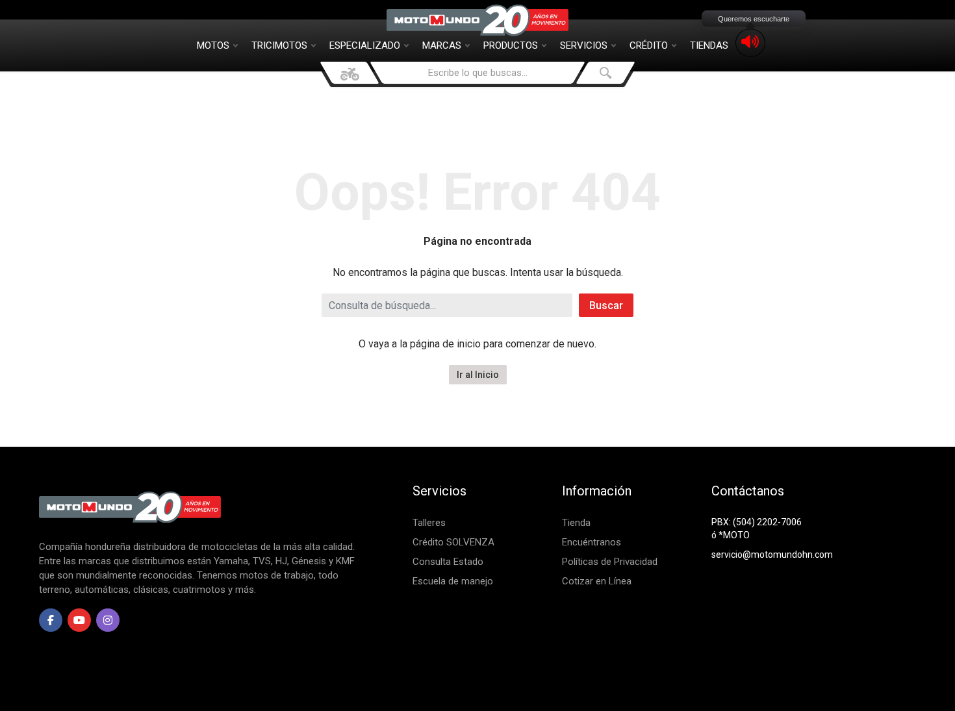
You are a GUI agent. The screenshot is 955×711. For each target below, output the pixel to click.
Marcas (441, 45)
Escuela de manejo (453, 581)
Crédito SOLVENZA (453, 542)
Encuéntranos (591, 542)
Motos (213, 45)
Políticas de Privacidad (609, 562)
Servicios (583, 45)
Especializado (364, 45)
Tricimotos (279, 45)
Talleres (429, 523)
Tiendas (709, 45)
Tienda (576, 523)
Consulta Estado (448, 562)
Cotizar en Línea (596, 581)
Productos (510, 45)
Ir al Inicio (478, 374)
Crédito (649, 45)
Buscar (606, 305)
